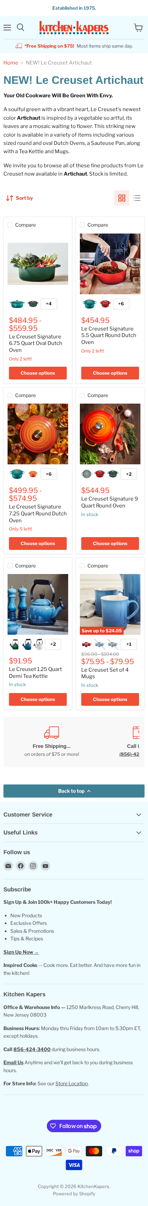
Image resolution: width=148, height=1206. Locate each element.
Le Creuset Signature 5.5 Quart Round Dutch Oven (108, 335)
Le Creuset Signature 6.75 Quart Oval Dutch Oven (35, 343)
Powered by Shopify (74, 1193)
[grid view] (121, 198)
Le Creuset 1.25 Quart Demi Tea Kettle (35, 672)
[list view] (137, 198)
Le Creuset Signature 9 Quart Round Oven (109, 502)
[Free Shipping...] (52, 741)
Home (10, 63)
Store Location (71, 1083)
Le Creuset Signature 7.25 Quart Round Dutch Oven (38, 513)
